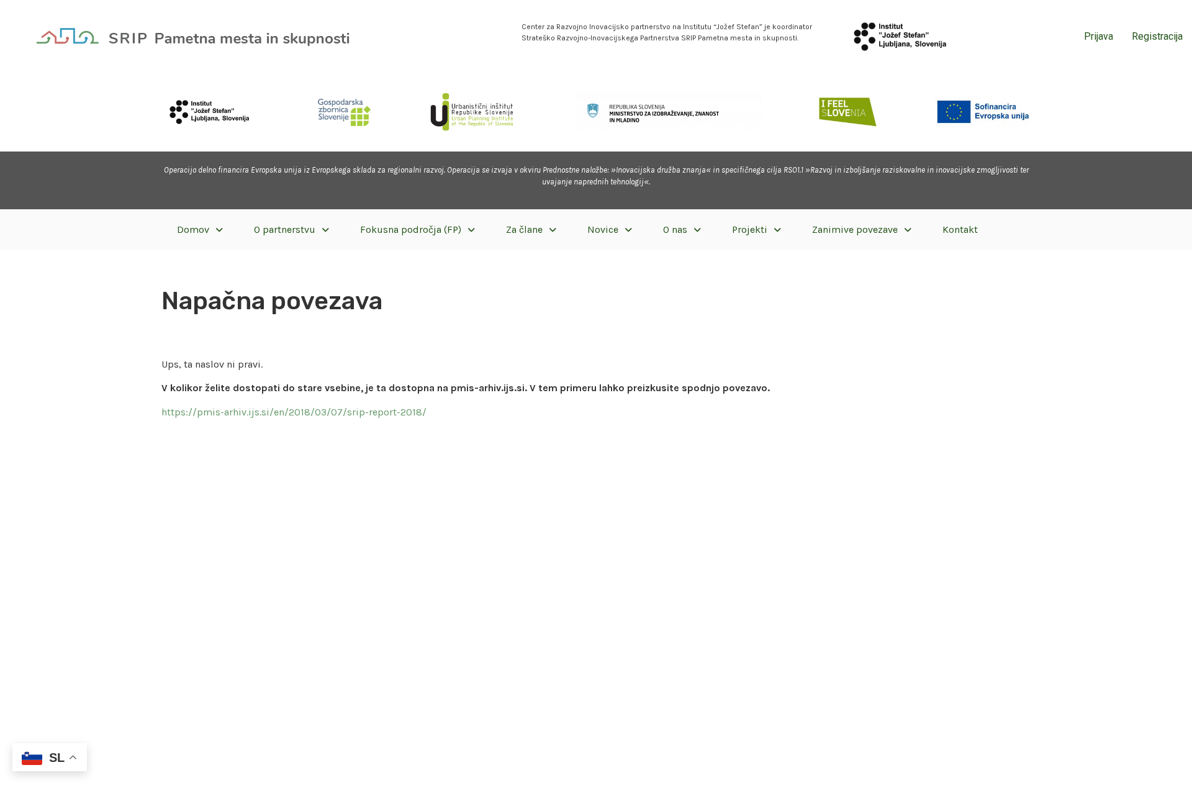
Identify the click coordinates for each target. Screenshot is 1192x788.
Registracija (1157, 36)
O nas (675, 229)
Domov (193, 229)
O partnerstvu (284, 229)
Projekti (749, 229)
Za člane (524, 229)
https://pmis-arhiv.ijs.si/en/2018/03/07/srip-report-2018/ (294, 412)
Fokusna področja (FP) (410, 229)
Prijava (1098, 36)
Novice (602, 229)
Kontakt (960, 229)
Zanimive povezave (855, 229)
